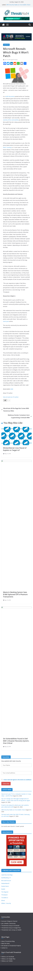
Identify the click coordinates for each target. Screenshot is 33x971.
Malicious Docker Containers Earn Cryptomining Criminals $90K (19, 416)
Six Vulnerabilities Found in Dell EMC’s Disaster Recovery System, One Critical (16, 740)
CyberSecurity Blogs (7, 875)
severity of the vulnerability (11, 120)
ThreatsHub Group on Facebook (10, 925)
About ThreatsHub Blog (8, 941)
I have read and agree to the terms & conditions (17, 779)
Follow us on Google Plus (8, 959)
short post (6, 321)
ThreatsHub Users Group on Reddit (11, 930)
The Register (4, 892)
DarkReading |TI (6, 878)
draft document (10, 96)
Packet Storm (5, 886)
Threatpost (6, 44)
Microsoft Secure (6, 880)
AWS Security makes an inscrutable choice (18, 5)
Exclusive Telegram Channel (9, 921)
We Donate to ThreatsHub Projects (11, 945)
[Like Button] (5, 400)
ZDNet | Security (6, 903)
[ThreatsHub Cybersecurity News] (3, 25)
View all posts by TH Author (11, 397)
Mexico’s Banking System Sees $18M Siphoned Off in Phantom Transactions (15, 594)
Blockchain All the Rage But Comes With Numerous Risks (16, 409)
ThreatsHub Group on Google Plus (11, 928)
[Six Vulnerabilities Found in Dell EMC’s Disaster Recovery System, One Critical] (16, 608)
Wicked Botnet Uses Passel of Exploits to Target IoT (14, 449)
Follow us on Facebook (7, 956)
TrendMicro (4, 897)
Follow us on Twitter (7, 961)
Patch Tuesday (7, 147)
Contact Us (4, 948)
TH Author (15, 59)
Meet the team (5, 943)
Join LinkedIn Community (8, 923)
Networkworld (5, 883)
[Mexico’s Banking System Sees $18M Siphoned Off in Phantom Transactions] (16, 461)
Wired (3, 900)
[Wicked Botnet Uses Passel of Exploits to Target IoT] (16, 428)
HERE (11, 389)
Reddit (3, 889)
